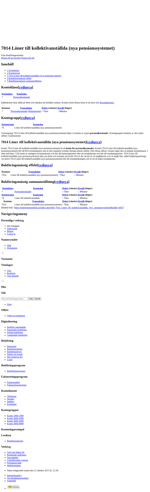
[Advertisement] (75, 21)
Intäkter (10, 401)
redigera (25, 87)
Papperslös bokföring (17, 330)
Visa (9, 270)
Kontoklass (7, 94)
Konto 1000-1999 (15, 415)
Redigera (11, 273)
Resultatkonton (107, 102)
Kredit (61, 108)
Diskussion (12, 228)
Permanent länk (14, 463)
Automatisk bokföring (17, 335)
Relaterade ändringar (16, 455)
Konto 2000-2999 (15, 418)
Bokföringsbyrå (14, 351)
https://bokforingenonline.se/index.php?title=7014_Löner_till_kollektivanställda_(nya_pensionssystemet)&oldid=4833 (68, 207)
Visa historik (13, 276)
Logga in (11, 234)
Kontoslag (22, 94)
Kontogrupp (8, 124)
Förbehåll (11, 481)
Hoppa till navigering (11, 58)
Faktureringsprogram (16, 385)
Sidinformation (14, 465)
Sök (3, 292)
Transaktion (26, 108)
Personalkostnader (21, 97)
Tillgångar (11, 396)
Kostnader (12, 404)
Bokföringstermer (15, 441)
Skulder (10, 399)
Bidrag (10, 231)
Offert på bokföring (16, 315)
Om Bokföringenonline (18, 478)
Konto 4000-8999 (15, 423)
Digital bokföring (15, 332)
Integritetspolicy (14, 475)
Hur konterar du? (15, 357)
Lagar (9, 359)
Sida (9, 245)
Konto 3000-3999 (15, 421)
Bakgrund (11, 346)
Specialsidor (12, 457)
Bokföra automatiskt (16, 327)
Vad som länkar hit (15, 452)
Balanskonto (34, 111)
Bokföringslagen (14, 349)
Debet (45, 108)
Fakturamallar (13, 382)
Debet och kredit (14, 354)
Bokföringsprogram (16, 371)
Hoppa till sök (27, 58)
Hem (9, 304)
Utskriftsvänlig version (17, 460)
